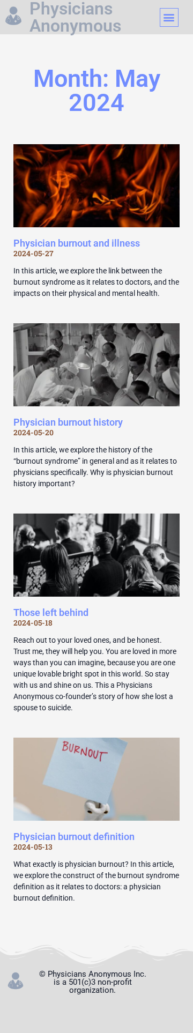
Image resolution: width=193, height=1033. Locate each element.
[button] (169, 17)
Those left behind (50, 612)
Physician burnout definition (74, 836)
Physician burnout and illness (76, 243)
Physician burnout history (68, 422)
